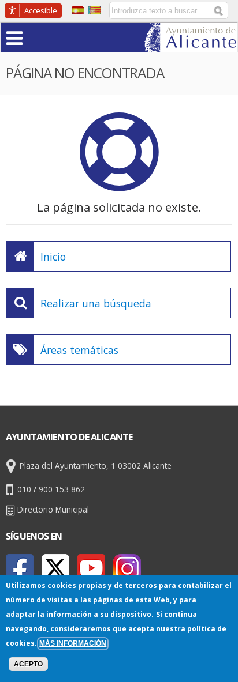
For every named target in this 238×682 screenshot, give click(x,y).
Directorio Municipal (53, 509)
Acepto (28, 664)
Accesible (40, 10)
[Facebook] (20, 568)
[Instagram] (127, 568)
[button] (37, 37)
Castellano (78, 10)
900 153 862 (62, 489)
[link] (190, 45)
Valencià (94, 10)
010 (24, 489)
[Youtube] (91, 568)
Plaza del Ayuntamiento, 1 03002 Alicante (96, 465)
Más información (72, 643)
